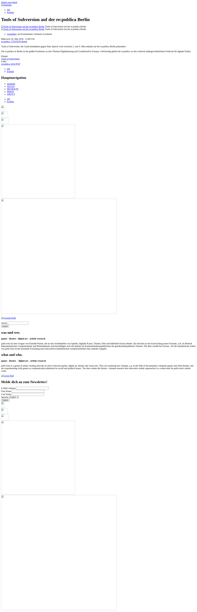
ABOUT (11, 94)
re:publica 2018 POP (10, 64)
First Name (6, 391)
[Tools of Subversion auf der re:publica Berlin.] (22, 26)
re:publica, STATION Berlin (14, 41)
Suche (4, 323)
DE (8, 10)
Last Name (6, 394)
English (10, 12)
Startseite (11, 84)
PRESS (10, 91)
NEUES (11, 86)
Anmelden (11, 34)
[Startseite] (6, 5)
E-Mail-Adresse (8, 388)
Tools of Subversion (10, 59)
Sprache (5, 397)
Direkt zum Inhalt (9, 2)
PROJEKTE (12, 89)
